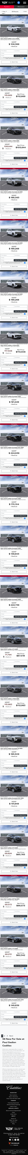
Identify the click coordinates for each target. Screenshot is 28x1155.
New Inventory (13, 1095)
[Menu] (24, 3)
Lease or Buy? (13, 1106)
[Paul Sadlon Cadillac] (8, 2)
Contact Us (13, 1121)
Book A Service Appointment (13, 1110)
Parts (13, 1112)
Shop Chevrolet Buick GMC (13, 1098)
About (13, 1116)
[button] (18, 2)
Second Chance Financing (13, 1104)
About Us (13, 1118)
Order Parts (13, 1114)
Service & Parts (13, 1108)
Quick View (15, 62)
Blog (13, 1123)
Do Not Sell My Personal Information (15, 1151)
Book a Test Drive (13, 1096)
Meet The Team (13, 1120)
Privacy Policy (19, 1150)
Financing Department (13, 1102)
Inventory (13, 1092)
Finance (13, 1100)
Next (11, 1036)
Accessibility (11, 1150)
